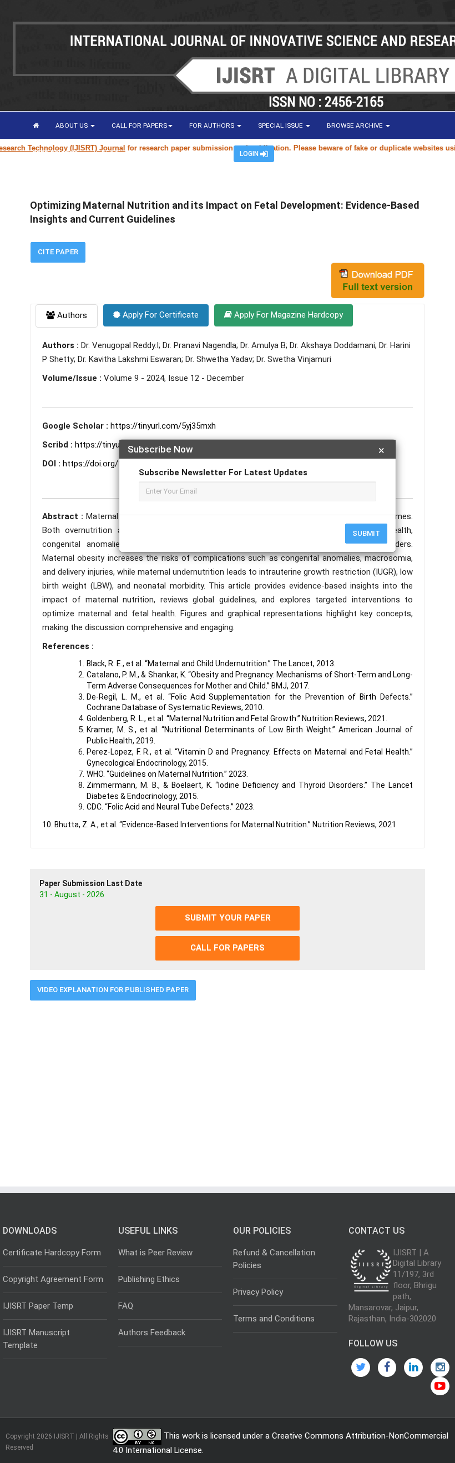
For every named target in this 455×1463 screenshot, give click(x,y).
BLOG (110, 153)
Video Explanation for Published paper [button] (113, 990)
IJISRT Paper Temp (38, 1306)
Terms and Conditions (274, 1319)
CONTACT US (155, 153)
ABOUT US (72, 125)
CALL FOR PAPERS (139, 125)
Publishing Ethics (149, 1279)
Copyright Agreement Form (53, 1279)
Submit (366, 533)
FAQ (125, 1306)
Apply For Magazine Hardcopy (287, 315)
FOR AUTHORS (212, 125)
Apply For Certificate (159, 315)
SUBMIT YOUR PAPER (228, 918)
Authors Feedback (151, 1333)
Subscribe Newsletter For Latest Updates (223, 472)
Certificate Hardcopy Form (52, 1253)
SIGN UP (205, 153)
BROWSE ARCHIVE (356, 125)
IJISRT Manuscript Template (36, 1339)
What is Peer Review (155, 1253)
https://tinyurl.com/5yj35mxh (163, 426)
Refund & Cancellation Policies (274, 1259)
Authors (71, 315)
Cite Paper (58, 252)
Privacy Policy (258, 1292)
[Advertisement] (227, 1089)
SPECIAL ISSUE (281, 125)
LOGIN (250, 154)
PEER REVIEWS (56, 153)
